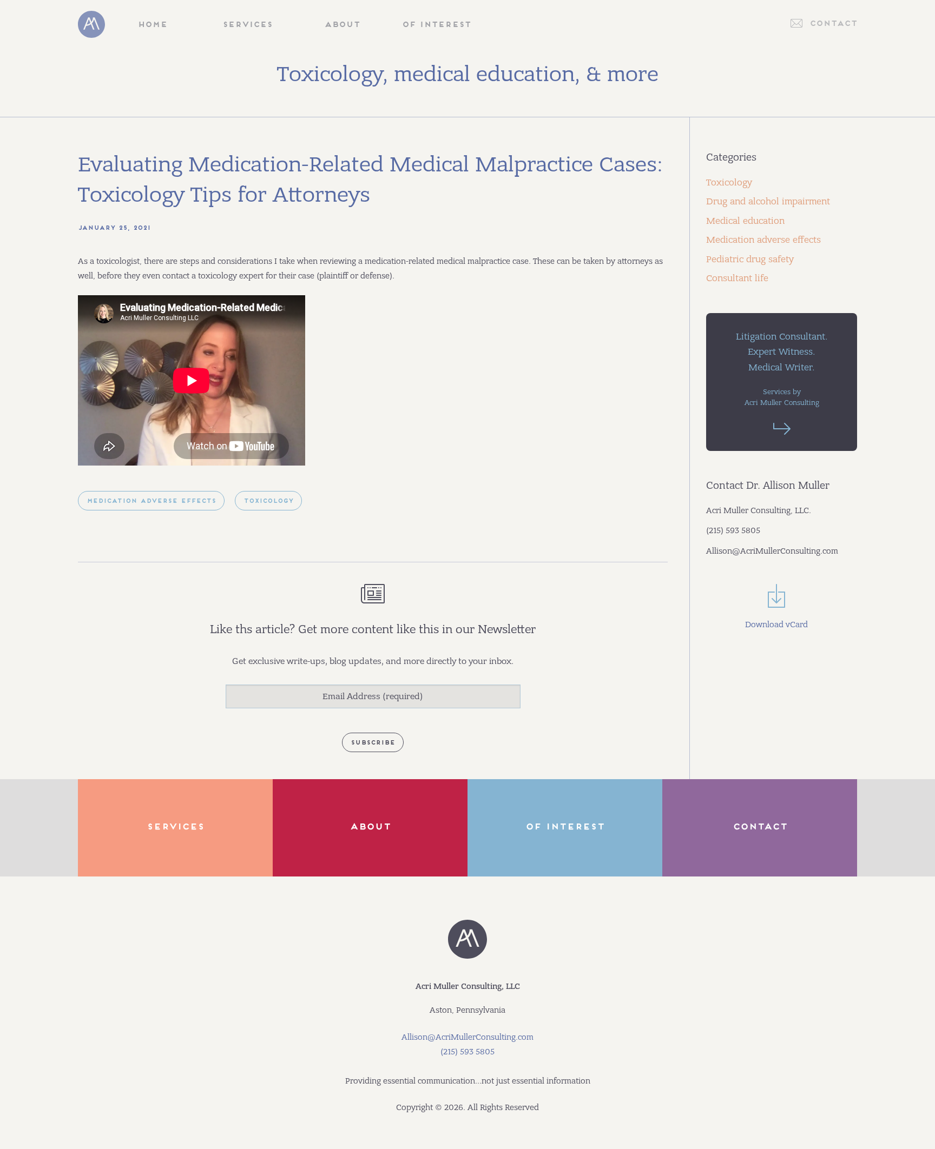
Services (247, 25)
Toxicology (729, 182)
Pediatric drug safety (750, 259)
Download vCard (776, 624)
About (342, 25)
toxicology (268, 501)
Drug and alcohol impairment (768, 201)
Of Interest (436, 25)
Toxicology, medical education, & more (468, 74)
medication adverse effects (151, 501)
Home (152, 25)
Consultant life (737, 278)
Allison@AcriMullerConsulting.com (467, 1037)
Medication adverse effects (763, 240)
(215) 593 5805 (467, 1052)
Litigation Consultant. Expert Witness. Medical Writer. (782, 369)
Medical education (745, 221)
